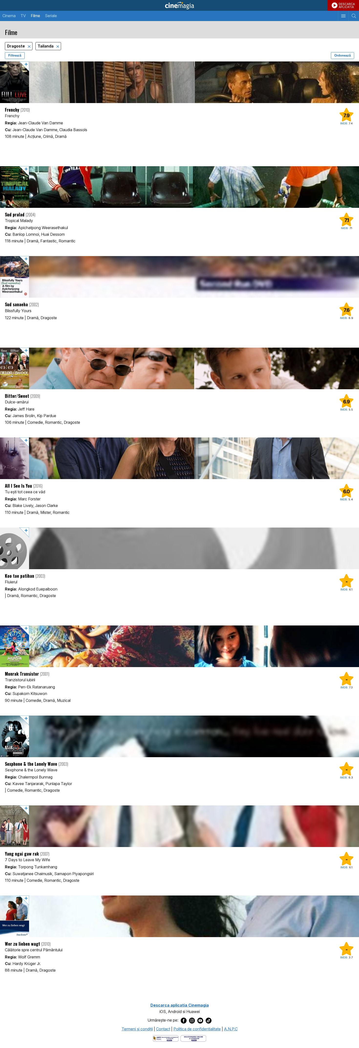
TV (23, 15)
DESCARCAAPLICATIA (347, 5)
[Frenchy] (179, 82)
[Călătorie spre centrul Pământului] (179, 916)
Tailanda (46, 46)
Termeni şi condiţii (137, 1028)
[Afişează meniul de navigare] (343, 16)
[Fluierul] (179, 548)
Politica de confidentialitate (197, 1028)
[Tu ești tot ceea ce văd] (179, 458)
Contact (163, 1028)
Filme (35, 15)
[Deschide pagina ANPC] (166, 1038)
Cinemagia (179, 5)
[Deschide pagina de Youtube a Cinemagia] (200, 1020)
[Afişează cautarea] (353, 16)
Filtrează (14, 55)
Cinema (9, 15)
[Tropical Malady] (179, 187)
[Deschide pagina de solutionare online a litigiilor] (193, 1038)
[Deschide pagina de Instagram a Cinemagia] (192, 1020)
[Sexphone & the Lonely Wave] (179, 736)
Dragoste (16, 46)
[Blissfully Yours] (179, 277)
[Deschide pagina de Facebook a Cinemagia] (184, 1020)
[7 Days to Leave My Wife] (179, 826)
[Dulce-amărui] (179, 368)
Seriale (51, 15)
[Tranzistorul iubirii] (179, 646)
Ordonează (342, 55)
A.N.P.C (231, 1028)
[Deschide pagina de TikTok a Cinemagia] (208, 1020)
